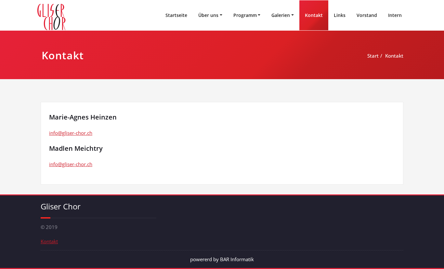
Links (340, 15)
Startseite (176, 15)
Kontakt (314, 15)
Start (373, 55)
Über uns (208, 15)
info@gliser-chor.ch (70, 133)
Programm (245, 15)
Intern (395, 15)
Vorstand (367, 15)
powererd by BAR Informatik (222, 259)
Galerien (280, 15)
